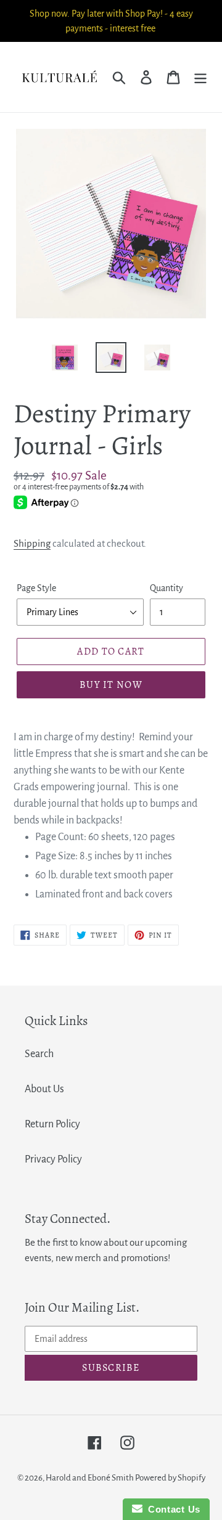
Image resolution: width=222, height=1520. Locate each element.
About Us (44, 1089)
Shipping (32, 543)
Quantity (166, 588)
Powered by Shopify (170, 1477)
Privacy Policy (53, 1159)
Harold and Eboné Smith (90, 1477)
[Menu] (200, 76)
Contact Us (171, 1509)
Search (39, 1054)
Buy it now (111, 685)
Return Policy (52, 1124)
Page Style (36, 588)
